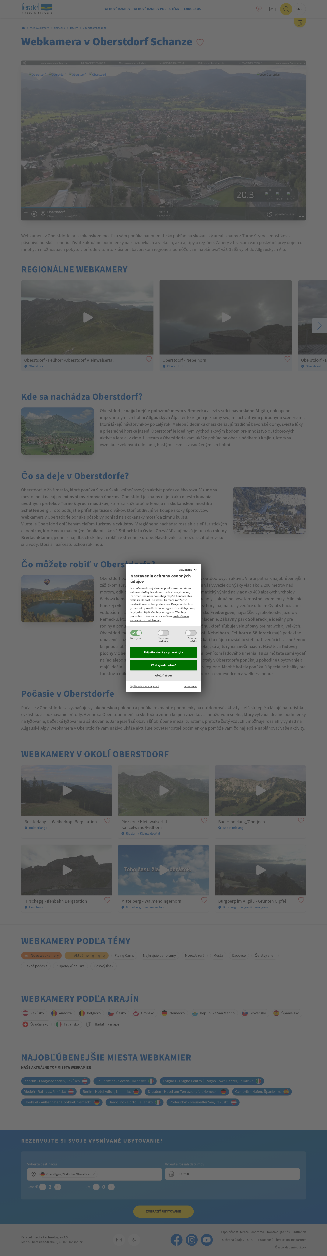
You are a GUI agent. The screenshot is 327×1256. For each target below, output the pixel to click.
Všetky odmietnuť (163, 665)
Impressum (190, 686)
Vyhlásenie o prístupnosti (144, 686)
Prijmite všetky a (163, 652)
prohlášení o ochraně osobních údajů (159, 618)
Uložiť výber (163, 675)
